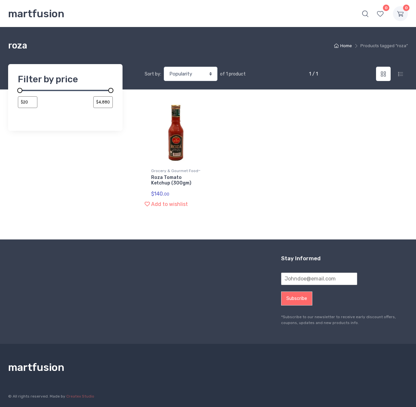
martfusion (36, 13)
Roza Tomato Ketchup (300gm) (171, 180)
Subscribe (296, 298)
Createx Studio (80, 396)
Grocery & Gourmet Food (174, 171)
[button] (365, 13)
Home (346, 45)
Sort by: (153, 74)
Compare (191, 109)
